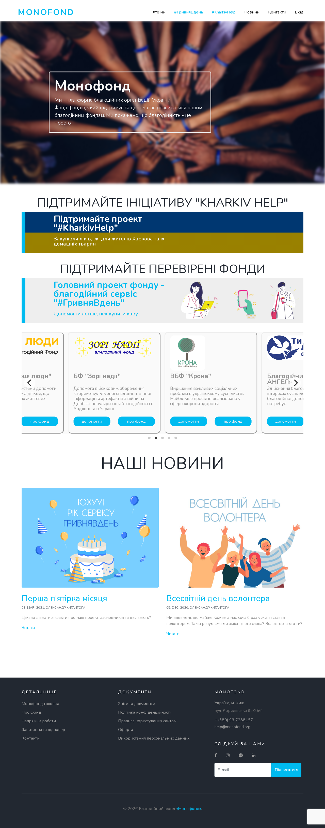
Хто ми (159, 12)
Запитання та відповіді (43, 729)
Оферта (125, 729)
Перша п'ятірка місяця (64, 598)
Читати (28, 628)
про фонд (39, 421)
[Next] (295, 382)
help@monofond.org (232, 727)
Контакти (277, 12)
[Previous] (29, 382)
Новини (251, 12)
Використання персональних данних (154, 738)
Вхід (299, 12)
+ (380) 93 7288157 (234, 720)
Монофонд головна (40, 704)
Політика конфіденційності (144, 712)
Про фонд (31, 712)
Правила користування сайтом (147, 721)
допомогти (92, 421)
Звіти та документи (136, 704)
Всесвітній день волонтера (218, 598)
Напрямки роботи (39, 721)
